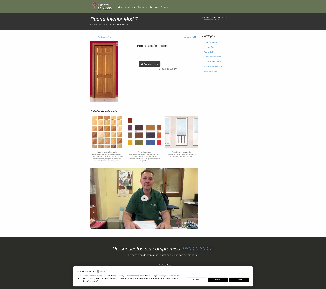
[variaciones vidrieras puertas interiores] (181, 132)
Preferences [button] (93, 281)
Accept (239, 280)
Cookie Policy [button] (145, 278)
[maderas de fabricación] (107, 132)
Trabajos (142, 7)
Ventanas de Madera (211, 71)
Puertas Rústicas (210, 47)
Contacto (165, 7)
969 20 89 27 (197, 248)
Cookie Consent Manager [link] (86, 271)
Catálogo (205, 17)
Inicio (120, 7)
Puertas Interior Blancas (212, 62)
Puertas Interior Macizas (219, 17)
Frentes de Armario (210, 42)
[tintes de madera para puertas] (144, 132)
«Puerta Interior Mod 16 (105, 37)
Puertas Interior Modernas (213, 66)
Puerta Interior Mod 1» (189, 37)
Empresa (154, 7)
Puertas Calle (209, 52)
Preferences (196, 280)
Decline (218, 280)
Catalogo (129, 7)
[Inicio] (103, 6)
